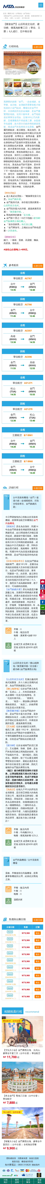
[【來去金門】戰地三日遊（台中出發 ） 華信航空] (22, 1077)
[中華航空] (35, 1170)
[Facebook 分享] (42, 602)
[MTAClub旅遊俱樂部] (15, 5)
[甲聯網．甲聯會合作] (16, 1175)
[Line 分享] (42, 607)
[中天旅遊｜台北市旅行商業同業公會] (8, 1170)
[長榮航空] (7, 1175)
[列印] (42, 581)
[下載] (42, 586)
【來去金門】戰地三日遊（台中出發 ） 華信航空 (21, 1097)
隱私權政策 (11, 1158)
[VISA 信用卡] (22, 1170)
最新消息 (16, 1161)
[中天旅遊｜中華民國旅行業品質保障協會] (12, 1170)
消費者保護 (22, 1158)
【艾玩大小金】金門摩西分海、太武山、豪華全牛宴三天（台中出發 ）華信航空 (22, 1052)
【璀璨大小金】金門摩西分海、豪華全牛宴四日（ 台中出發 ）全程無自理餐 (22, 1143)
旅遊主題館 (34, 1158)
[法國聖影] (39, 1175)
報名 (38, 933)
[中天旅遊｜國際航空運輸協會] (4, 1170)
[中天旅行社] (27, 1175)
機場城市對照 (27, 1161)
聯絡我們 (35, 1164)
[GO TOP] (42, 612)
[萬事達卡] (27, 1170)
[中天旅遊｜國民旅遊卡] (17, 1170)
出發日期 (38, 47)
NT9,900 (26, 933)
